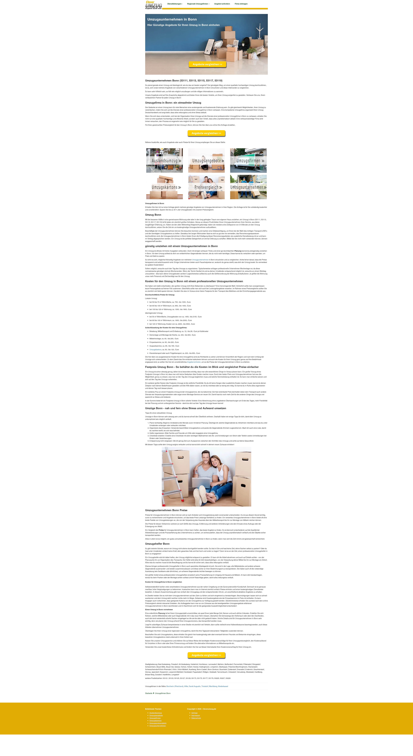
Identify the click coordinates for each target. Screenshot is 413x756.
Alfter (186, 686)
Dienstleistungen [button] (174, 3)
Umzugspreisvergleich (157, 723)
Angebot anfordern (222, 3)
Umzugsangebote (156, 715)
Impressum (195, 715)
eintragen (241, 3)
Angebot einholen (194, 362)
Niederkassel (223, 686)
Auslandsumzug (155, 713)
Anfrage (194, 713)
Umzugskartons (155, 349)
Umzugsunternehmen (200, 259)
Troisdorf (204, 686)
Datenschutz (196, 718)
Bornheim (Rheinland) (174, 686)
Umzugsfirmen (155, 718)
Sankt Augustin (195, 686)
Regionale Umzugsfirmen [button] (197, 3)
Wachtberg (213, 686)
